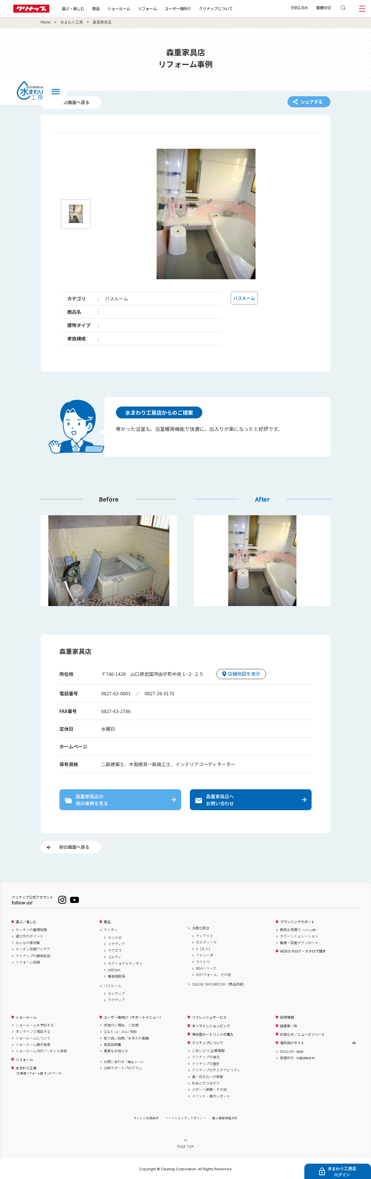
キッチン (111, 929)
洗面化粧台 (200, 928)
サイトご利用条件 (146, 1118)
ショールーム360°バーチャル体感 (41, 1051)
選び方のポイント (29, 936)
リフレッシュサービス (209, 1017)
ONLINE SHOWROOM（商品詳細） (219, 984)
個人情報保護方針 (225, 1118)
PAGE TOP (185, 1146)
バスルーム (112, 985)
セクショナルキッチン (125, 963)
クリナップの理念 (206, 1057)
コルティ (114, 957)
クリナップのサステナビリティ (216, 1070)
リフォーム (147, 8)
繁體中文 (323, 7)
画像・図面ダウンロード (299, 942)
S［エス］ (204, 948)
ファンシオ (204, 955)
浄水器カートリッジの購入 (213, 1034)
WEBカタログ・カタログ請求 (303, 951)
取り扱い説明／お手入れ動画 (126, 1038)
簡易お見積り (299, 929)
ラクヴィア (116, 999)
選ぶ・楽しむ (73, 8)
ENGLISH (299, 7)
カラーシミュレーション (299, 936)
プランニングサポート (297, 921)
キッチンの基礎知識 (31, 929)
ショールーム (119, 8)
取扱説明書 (112, 1044)
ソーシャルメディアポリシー (185, 1118)
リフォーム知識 (28, 962)
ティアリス (204, 935)
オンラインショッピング (211, 1026)
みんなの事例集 (28, 942)
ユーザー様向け (178, 8)
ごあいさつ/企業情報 (208, 1050)
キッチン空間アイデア (33, 949)
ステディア (116, 944)
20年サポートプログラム (123, 1068)
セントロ (115, 937)
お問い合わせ (125, 1061)
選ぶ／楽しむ (26, 921)
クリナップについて (216, 8)
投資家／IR (288, 1026)
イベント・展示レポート (211, 1096)
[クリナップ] (31, 11)
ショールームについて (33, 1038)
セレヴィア (116, 993)
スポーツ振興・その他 (209, 1089)
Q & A (121, 1031)
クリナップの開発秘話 (33, 955)
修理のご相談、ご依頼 (121, 1025)
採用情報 (287, 1017)
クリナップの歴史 (206, 1063)
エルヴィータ (206, 942)
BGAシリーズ (206, 968)
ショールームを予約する (35, 1025)
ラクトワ (203, 961)
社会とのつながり (206, 1083)
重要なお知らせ (116, 1051)
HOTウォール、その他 (213, 974)
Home (45, 22)
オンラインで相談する (33, 1031)
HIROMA (114, 970)
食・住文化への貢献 (207, 1076)
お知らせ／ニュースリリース (302, 1034)
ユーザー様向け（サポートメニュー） (133, 1017)
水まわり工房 (71, 22)
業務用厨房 (116, 976)
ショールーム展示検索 (33, 1044)
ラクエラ (115, 950)
